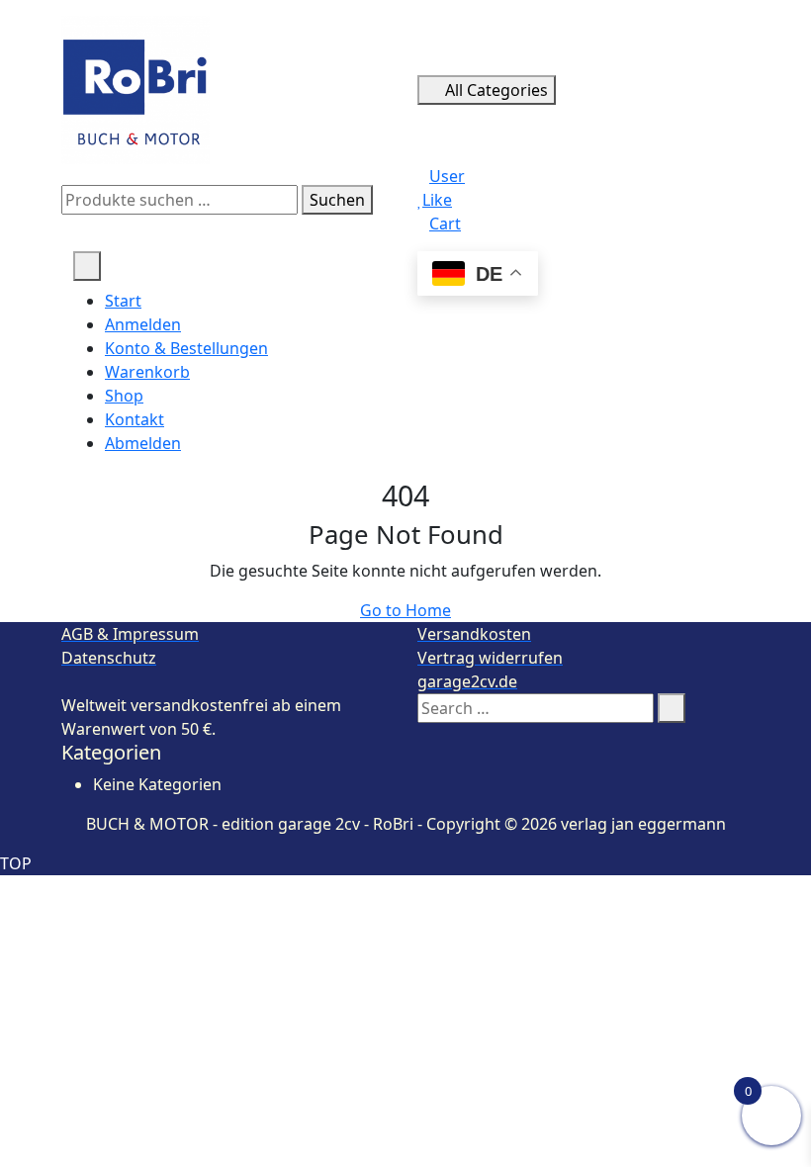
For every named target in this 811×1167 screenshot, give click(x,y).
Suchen (337, 200)
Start (123, 301)
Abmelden (143, 443)
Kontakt (134, 419)
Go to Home (405, 610)
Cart (445, 223)
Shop (124, 395)
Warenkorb (147, 372)
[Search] (671, 708)
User (447, 176)
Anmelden (143, 324)
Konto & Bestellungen (186, 348)
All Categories (496, 90)
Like (437, 200)
